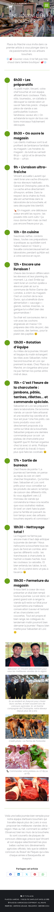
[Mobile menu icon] (47, 5)
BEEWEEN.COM (43, 906)
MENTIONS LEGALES (20, 906)
